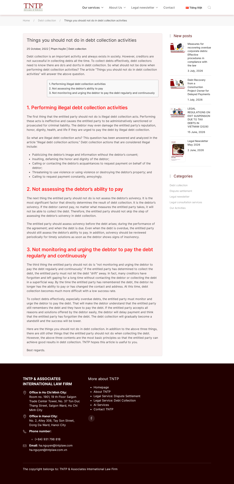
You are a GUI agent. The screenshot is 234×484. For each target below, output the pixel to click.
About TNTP (102, 391)
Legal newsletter (179, 196)
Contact (169, 7)
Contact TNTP (103, 409)
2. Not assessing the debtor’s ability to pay (76, 88)
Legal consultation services (186, 202)
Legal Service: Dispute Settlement (117, 396)
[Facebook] (91, 418)
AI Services (101, 405)
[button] (209, 7)
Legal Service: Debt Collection (115, 400)
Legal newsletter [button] (142, 7)
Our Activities (178, 207)
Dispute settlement (181, 190)
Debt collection (77, 48)
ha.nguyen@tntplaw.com (55, 445)
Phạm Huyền (58, 48)
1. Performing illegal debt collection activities (77, 83)
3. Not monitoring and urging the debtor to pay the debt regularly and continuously (102, 92)
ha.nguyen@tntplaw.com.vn (48, 450)
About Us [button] (115, 7)
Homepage (101, 387)
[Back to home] (33, 7)
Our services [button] (91, 7)
